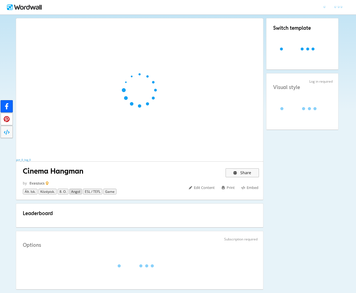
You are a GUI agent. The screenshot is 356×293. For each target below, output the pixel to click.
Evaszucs (36, 183)
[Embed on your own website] (7, 132)
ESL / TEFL (92, 191)
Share (245, 172)
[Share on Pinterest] (7, 119)
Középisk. (47, 191)
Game (110, 191)
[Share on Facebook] (7, 106)
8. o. (63, 191)
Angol (75, 191)
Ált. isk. (30, 191)
